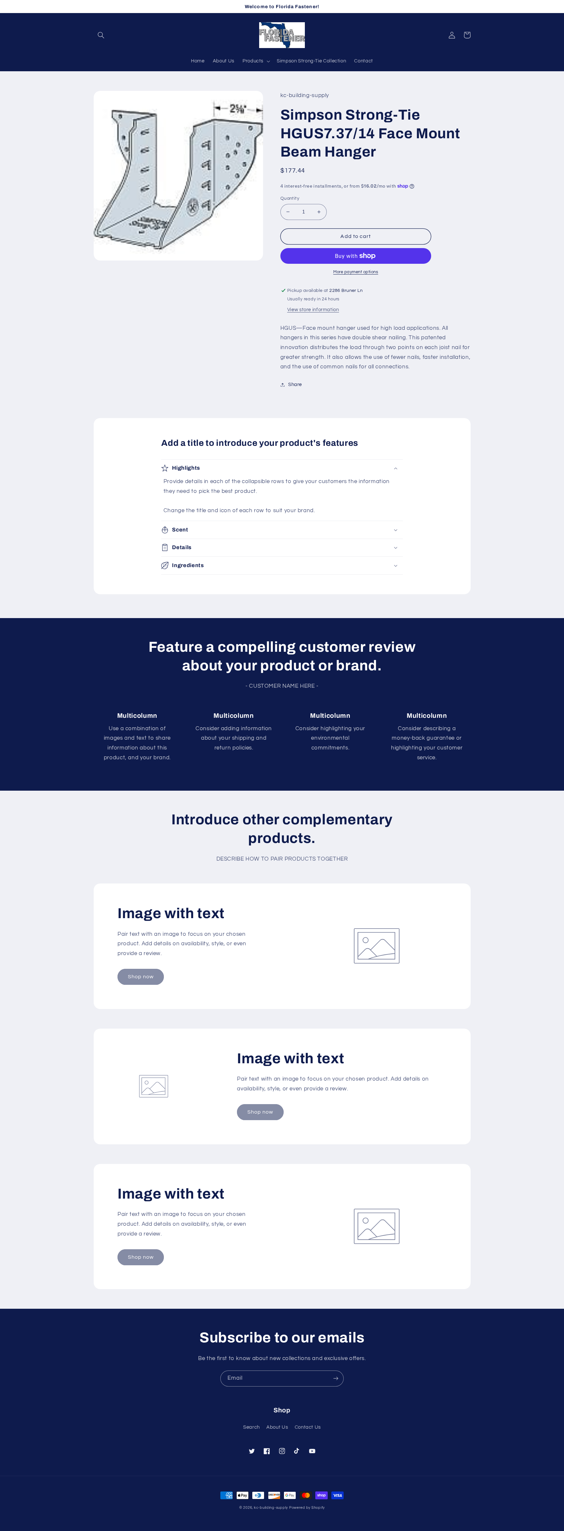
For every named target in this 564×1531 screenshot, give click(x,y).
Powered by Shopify (307, 1507)
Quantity (289, 198)
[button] (101, 34)
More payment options (355, 272)
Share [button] (295, 384)
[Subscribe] (335, 1379)
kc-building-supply (271, 1507)
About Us (277, 1427)
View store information (313, 309)
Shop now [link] (141, 976)
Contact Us (308, 1427)
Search (251, 1427)
